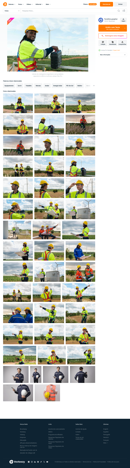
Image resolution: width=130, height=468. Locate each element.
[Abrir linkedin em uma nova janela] (35, 462)
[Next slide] (92, 85)
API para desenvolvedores (28, 443)
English (105, 429)
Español (105, 432)
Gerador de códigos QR (27, 453)
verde (88, 86)
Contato (78, 432)
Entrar (120, 4)
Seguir (123, 21)
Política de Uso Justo (113, 462)
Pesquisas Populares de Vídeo (56, 447)
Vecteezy (23, 432)
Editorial (38, 4)
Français (106, 440)
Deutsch (106, 437)
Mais (47, 4)
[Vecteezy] (5, 4)
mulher (79, 86)
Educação (23, 440)
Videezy (22, 434)
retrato (38, 86)
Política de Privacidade (99, 462)
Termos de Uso (87, 462)
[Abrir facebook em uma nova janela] (29, 462)
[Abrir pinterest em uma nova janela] (38, 462)
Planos (85, 4)
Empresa (23, 437)
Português (106, 434)
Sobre (77, 434)
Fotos (20, 4)
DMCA (50, 432)
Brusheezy (23, 429)
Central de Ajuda (81, 429)
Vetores (11, 4)
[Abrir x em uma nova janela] (44, 462)
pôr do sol (69, 86)
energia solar (57, 86)
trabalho (29, 86)
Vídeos (29, 4)
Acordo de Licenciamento (56, 429)
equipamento (9, 86)
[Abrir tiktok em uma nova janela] (41, 462)
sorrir (20, 86)
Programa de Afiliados (55, 434)
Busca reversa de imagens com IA (28, 446)
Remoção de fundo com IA (28, 450)
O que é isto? (116, 50)
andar (47, 86)
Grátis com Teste (112, 28)
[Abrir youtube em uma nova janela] (47, 462)
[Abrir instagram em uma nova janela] (32, 462)
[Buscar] (119, 11)
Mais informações (105, 55)
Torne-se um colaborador (80, 438)
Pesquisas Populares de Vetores (56, 438)
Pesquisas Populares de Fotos (56, 442)
